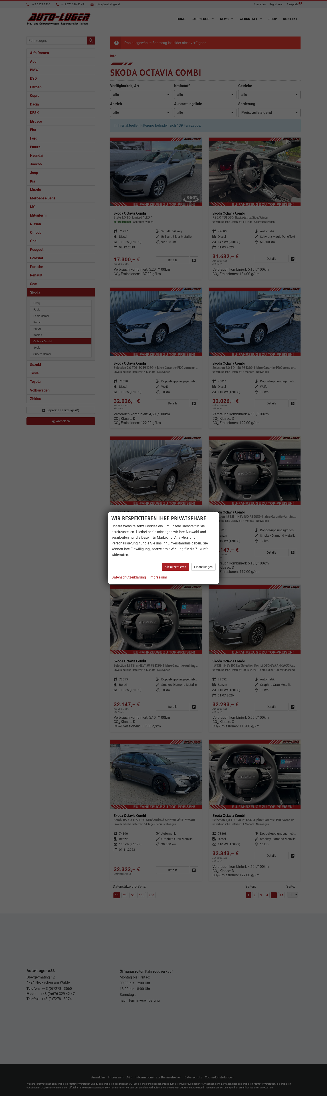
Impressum (158, 577)
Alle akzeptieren (175, 567)
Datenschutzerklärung (128, 577)
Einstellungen (203, 567)
